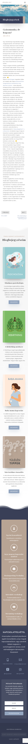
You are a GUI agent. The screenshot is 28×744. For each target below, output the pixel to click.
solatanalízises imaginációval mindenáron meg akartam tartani (13, 83)
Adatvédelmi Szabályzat (14, 729)
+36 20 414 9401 (8, 664)
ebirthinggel (11, 79)
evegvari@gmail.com (20, 664)
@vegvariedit (8, 673)
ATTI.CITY (16, 739)
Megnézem (14, 302)
